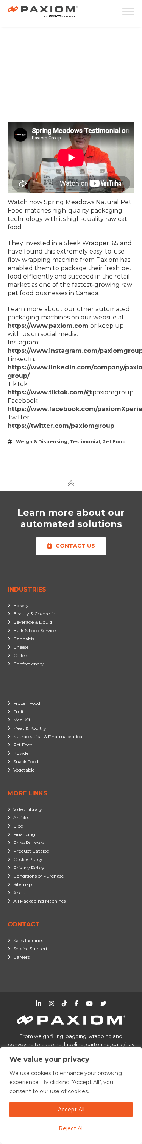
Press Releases (28, 842)
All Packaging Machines (39, 901)
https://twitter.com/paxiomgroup (61, 425)
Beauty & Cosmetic (34, 614)
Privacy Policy (28, 867)
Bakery (21, 605)
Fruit (18, 711)
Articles (21, 817)
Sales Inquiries (28, 940)
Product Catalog (31, 851)
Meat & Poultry (29, 728)
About (20, 892)
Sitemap (22, 884)
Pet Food (114, 441)
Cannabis (23, 639)
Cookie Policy (27, 859)
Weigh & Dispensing (41, 441)
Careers (21, 957)
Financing (24, 834)
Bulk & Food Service (34, 630)
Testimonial (85, 441)
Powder (21, 753)
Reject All (71, 1128)
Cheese (20, 647)
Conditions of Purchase (38, 876)
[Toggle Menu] (128, 11)
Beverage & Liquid (32, 622)
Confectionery (28, 664)
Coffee (20, 655)
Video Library (27, 809)
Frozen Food (26, 703)
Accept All (71, 1109)
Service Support (30, 949)
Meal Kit (22, 720)
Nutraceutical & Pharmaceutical (48, 736)
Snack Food (25, 761)
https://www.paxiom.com (48, 325)
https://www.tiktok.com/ (47, 392)
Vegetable (23, 770)
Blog (18, 826)
